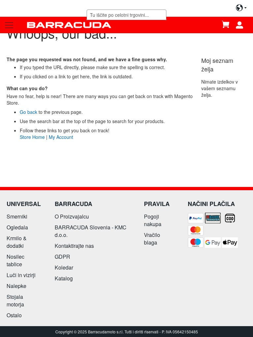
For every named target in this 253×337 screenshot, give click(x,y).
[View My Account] (242, 25)
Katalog (64, 278)
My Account (61, 137)
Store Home (32, 137)
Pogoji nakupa (152, 220)
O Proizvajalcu (72, 216)
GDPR (62, 256)
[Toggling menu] (9, 25)
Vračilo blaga (152, 238)
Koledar (64, 267)
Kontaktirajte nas (74, 245)
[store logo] (69, 24)
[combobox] (127, 15)
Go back (28, 112)
